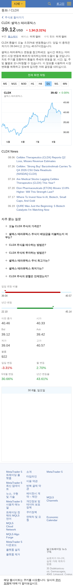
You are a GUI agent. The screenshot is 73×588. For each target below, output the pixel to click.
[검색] (49, 3)
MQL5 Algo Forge (12, 536)
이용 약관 (32, 481)
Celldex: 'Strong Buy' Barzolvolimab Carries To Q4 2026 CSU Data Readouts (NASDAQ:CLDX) (43, 170)
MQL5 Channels (52, 499)
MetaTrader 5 (55, 471)
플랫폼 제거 (13, 554)
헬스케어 (13, 36)
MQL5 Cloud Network (11, 526)
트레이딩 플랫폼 (14, 475)
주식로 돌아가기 (14, 17)
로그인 (60, 3)
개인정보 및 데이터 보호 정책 (33, 504)
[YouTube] (49, 544)
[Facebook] (49, 538)
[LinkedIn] (55, 544)
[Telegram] (55, 538)
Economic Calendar (52, 519)
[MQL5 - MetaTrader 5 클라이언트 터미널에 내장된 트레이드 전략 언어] (5, 3)
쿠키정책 (31, 512)
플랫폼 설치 (13, 549)
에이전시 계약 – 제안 (33, 495)
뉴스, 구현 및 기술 (12, 495)
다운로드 (14, 543)
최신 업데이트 (14, 486)
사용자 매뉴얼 (14, 504)
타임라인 (31, 476)
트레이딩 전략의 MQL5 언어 (13, 515)
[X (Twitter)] (61, 538)
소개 (29, 471)
